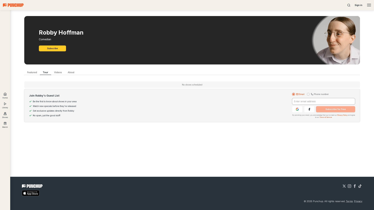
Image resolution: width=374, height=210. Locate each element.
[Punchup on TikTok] (360, 186)
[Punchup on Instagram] (349, 186)
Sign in (358, 5)
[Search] (349, 5)
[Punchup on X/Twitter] (344, 186)
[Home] (13, 5)
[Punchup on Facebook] (354, 186)
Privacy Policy (342, 115)
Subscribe (52, 48)
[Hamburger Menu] (369, 5)
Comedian (45, 39)
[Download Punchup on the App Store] (30, 193)
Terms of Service (326, 117)
